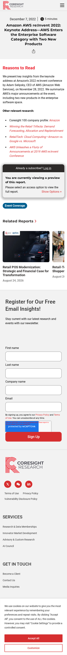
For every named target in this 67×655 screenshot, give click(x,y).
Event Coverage (15, 205)
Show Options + (52, 191)
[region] (33, 627)
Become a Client (11, 573)
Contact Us (9, 580)
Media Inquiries (11, 586)
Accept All (33, 638)
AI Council (8, 546)
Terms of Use (11, 493)
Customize (34, 648)
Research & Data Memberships (20, 526)
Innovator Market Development (20, 533)
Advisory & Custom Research (19, 539)
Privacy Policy (42, 415)
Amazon (54, 120)
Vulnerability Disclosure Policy (20, 498)
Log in (47, 168)
